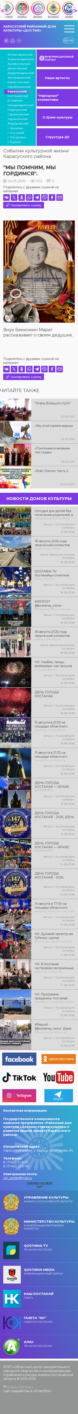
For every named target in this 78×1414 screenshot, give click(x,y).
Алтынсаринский (20, 54)
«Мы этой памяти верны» (54, 426)
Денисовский (17, 68)
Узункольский (18, 119)
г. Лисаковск (17, 137)
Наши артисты (57, 78)
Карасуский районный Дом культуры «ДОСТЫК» (29, 28)
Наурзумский (17, 109)
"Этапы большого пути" (53, 403)
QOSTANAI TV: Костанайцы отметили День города (52, 574)
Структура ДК (57, 137)
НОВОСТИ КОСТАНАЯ (38, 1319)
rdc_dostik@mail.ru (17, 1178)
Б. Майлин (15, 100)
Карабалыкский (19, 86)
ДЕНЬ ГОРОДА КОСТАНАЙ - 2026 (49, 875)
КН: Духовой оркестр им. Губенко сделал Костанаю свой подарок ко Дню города (54, 937)
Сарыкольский (18, 114)
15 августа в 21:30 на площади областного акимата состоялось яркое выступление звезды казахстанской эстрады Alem (52, 756)
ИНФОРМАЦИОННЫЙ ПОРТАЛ (59, 58)
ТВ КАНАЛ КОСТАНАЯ (38, 1247)
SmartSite (42, 1391)
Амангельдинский (20, 59)
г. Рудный (14, 142)
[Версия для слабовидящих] (19, 40)
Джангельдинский (20, 73)
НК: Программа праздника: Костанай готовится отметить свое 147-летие (54, 997)
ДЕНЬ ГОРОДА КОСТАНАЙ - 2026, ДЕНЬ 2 (54, 816)
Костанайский (18, 96)
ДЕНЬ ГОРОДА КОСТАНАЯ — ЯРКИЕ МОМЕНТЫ (52, 786)
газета (39, 1295)
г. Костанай (16, 132)
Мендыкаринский (20, 105)
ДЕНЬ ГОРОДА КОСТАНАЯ (47, 694)
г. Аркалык (15, 128)
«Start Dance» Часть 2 (51, 471)
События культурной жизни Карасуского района (36, 153)
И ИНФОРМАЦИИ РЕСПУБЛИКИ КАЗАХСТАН (49, 1224)
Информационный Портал (43, 1271)
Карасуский (17, 91)
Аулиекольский (19, 63)
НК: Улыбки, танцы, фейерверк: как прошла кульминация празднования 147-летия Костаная (54, 665)
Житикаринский (19, 77)
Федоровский (18, 123)
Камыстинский (18, 82)
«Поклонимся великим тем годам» (52, 450)
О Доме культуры (57, 117)
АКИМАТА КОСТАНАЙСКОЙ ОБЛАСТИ (48, 1199)
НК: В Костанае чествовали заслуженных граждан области (54, 967)
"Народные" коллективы (48, 98)
